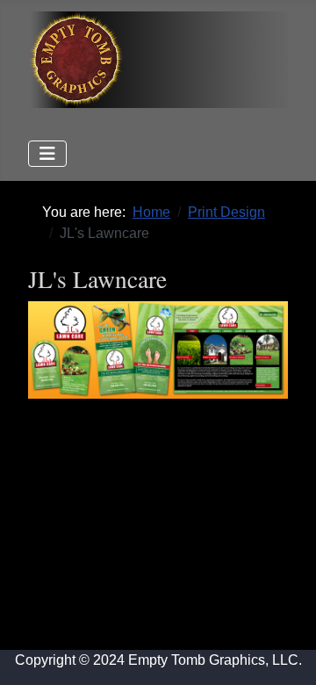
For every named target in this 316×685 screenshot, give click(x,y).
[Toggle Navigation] (47, 154)
